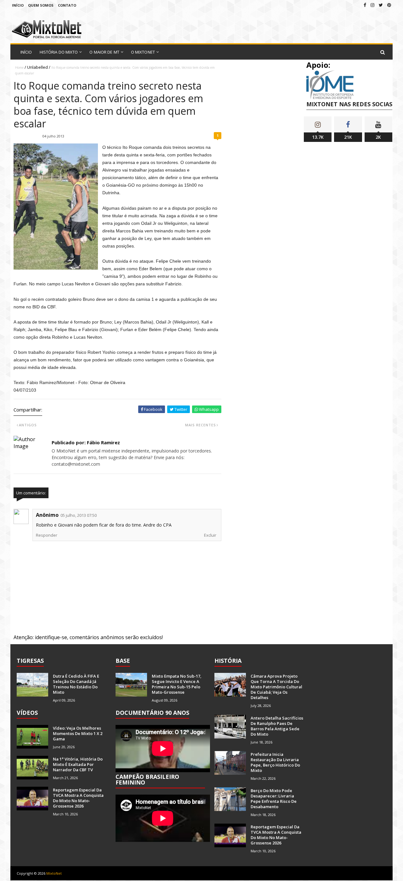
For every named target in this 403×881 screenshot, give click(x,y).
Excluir (210, 535)
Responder (46, 535)
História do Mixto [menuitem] (59, 52)
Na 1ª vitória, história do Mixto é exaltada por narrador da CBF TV (78, 764)
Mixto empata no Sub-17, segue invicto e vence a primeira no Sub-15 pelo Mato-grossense (177, 684)
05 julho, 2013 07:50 (78, 515)
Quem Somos (41, 5)
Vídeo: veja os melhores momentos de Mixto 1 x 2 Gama (77, 733)
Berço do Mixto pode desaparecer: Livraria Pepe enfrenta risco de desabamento (274, 798)
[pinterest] (389, 4)
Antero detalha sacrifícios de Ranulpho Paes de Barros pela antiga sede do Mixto (277, 726)
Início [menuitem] (26, 52)
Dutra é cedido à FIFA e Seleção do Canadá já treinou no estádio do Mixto (76, 684)
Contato (67, 5)
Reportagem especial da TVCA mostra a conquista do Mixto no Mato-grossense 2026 (78, 798)
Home (19, 67)
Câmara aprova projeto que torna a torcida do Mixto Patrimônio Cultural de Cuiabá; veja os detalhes (276, 686)
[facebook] (365, 4)
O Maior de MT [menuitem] (104, 52)
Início (18, 5)
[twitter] (380, 4)
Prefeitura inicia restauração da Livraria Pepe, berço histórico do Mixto (275, 762)
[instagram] (372, 4)
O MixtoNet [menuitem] (143, 52)
